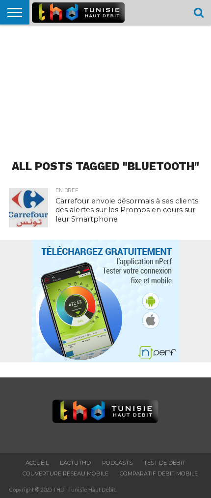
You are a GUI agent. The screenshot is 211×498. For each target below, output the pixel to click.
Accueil (37, 462)
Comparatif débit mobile (159, 473)
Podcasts (117, 462)
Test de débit (164, 462)
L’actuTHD (75, 462)
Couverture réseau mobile (65, 473)
